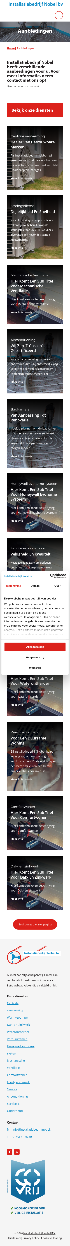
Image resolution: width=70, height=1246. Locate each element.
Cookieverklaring (51, 1238)
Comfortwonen (17, 1075)
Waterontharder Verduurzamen (18, 1035)
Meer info (17, 178)
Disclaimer (14, 1238)
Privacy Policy (31, 1238)
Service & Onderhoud (15, 1107)
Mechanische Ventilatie (16, 1064)
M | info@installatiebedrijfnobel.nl (30, 1129)
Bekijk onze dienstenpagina (35, 924)
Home (11, 48)
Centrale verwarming (15, 1006)
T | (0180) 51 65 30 (19, 1137)
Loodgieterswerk (18, 1082)
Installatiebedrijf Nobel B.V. (39, 1233)
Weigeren (35, 667)
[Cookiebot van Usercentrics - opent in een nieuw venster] (50, 575)
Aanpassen (33, 657)
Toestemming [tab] (12, 585)
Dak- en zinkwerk (18, 1025)
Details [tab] (35, 585)
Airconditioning (17, 1096)
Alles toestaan (35, 646)
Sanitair (12, 1089)
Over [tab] (57, 585)
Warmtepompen (18, 1017)
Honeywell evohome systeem (20, 1049)
